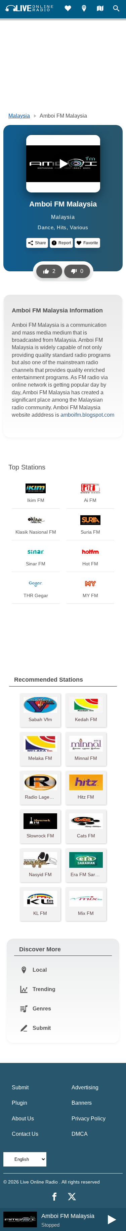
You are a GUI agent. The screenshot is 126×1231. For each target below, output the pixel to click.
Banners (82, 1103)
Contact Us (25, 1134)
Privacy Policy (89, 1118)
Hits (62, 227)
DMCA (80, 1134)
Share (40, 243)
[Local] (84, 9)
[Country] (100, 9)
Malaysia (19, 116)
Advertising (85, 1087)
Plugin (19, 1103)
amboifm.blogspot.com (87, 415)
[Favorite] (68, 9)
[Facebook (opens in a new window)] (54, 1197)
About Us (23, 1118)
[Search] (116, 9)
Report (64, 243)
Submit (20, 1087)
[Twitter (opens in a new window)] (72, 1197)
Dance (45, 227)
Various (79, 227)
